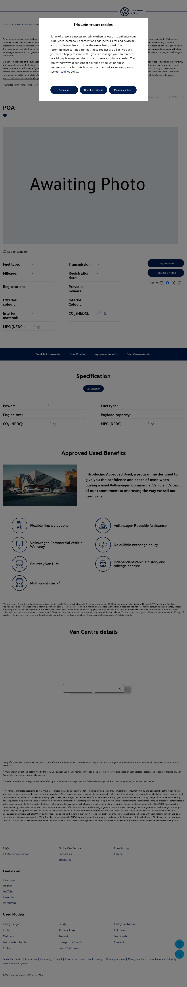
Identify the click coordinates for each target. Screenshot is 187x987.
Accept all (64, 90)
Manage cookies (122, 90)
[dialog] (93, 493)
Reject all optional (93, 90)
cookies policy (69, 71)
